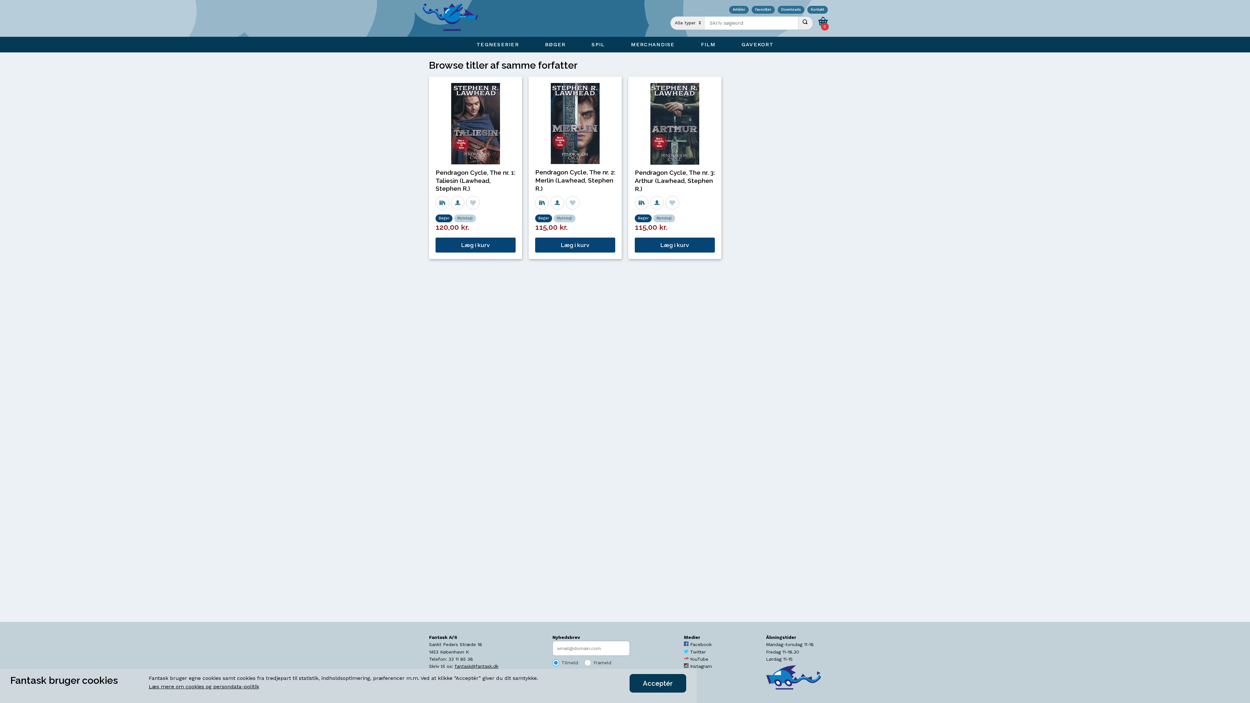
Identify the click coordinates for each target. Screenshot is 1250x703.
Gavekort (757, 44)
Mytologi (465, 218)
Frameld (602, 662)
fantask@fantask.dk (476, 666)
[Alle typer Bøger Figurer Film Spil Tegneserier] (687, 23)
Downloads (791, 10)
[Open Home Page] (453, 18)
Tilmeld (570, 662)
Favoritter (763, 10)
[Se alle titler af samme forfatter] (458, 203)
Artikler (739, 10)
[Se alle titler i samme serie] (442, 203)
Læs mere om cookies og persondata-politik (204, 686)
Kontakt (817, 10)
